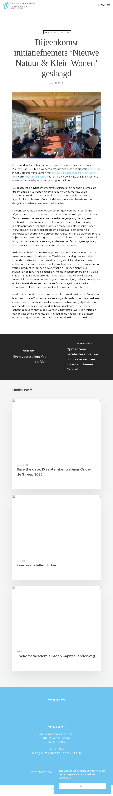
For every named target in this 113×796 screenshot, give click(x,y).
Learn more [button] (65, 778)
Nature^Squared (36, 176)
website (78, 317)
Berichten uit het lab (57, 32)
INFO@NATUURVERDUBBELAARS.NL (56, 753)
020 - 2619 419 (56, 749)
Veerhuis (94, 169)
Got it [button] (82, 786)
